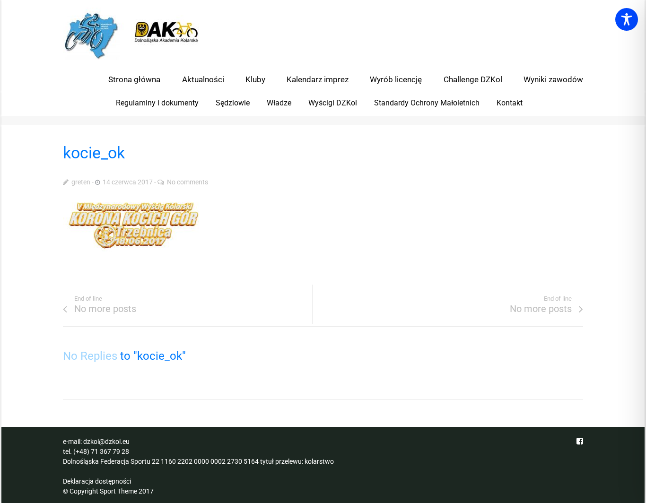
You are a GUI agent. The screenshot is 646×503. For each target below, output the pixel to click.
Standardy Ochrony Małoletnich (427, 102)
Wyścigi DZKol (332, 102)
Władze (279, 102)
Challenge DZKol (473, 79)
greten (80, 182)
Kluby (255, 79)
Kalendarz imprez (318, 79)
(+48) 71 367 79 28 (101, 451)
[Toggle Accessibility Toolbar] (626, 19)
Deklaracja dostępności (97, 481)
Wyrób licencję (396, 79)
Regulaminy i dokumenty (157, 102)
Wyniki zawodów (553, 79)
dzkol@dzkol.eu (106, 441)
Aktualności (203, 79)
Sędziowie (233, 102)
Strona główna (134, 79)
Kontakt (510, 102)
